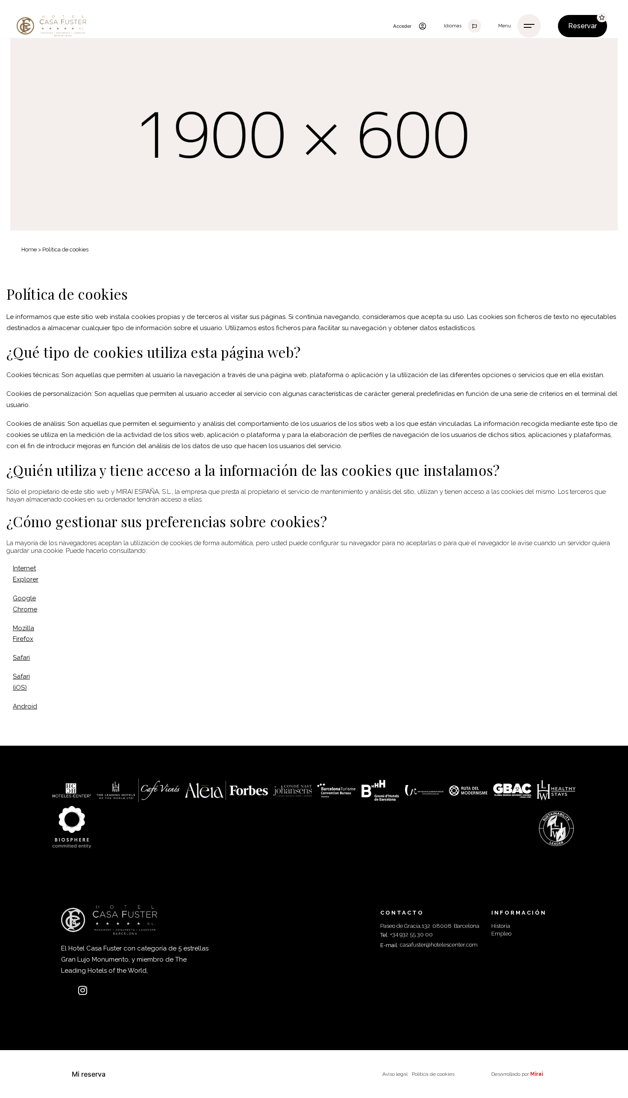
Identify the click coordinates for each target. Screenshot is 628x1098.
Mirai (536, 1074)
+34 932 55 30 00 (411, 934)
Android (25, 706)
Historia (500, 926)
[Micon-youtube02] (99, 990)
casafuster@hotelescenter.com (439, 945)
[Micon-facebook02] (66, 990)
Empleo (501, 933)
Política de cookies (433, 1074)
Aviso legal (395, 1074)
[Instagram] (83, 990)
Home (29, 249)
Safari (21, 657)
